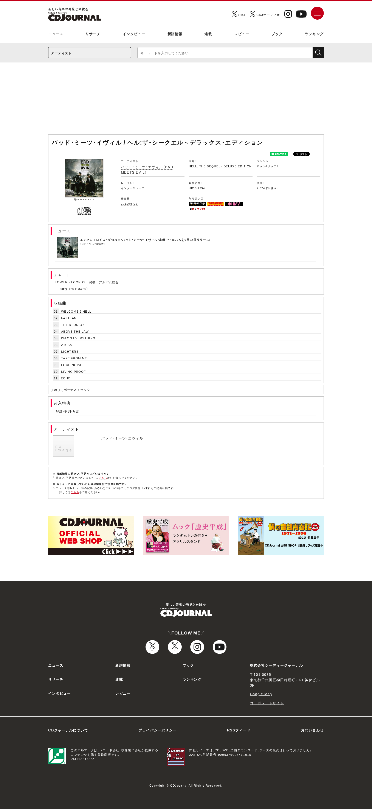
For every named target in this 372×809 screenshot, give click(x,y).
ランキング (314, 33)
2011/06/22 (129, 204)
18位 (64, 289)
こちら (103, 478)
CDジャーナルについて (68, 730)
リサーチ (93, 33)
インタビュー (134, 33)
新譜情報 (175, 33)
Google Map (261, 693)
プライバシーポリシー (158, 730)
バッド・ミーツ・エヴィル (122, 438)
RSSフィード (239, 730)
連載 (208, 33)
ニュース (55, 33)
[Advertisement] (186, 100)
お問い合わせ (312, 730)
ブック (277, 33)
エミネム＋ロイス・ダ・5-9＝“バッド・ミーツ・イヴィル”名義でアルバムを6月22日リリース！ (145, 239)
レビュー (241, 33)
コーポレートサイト (267, 702)
